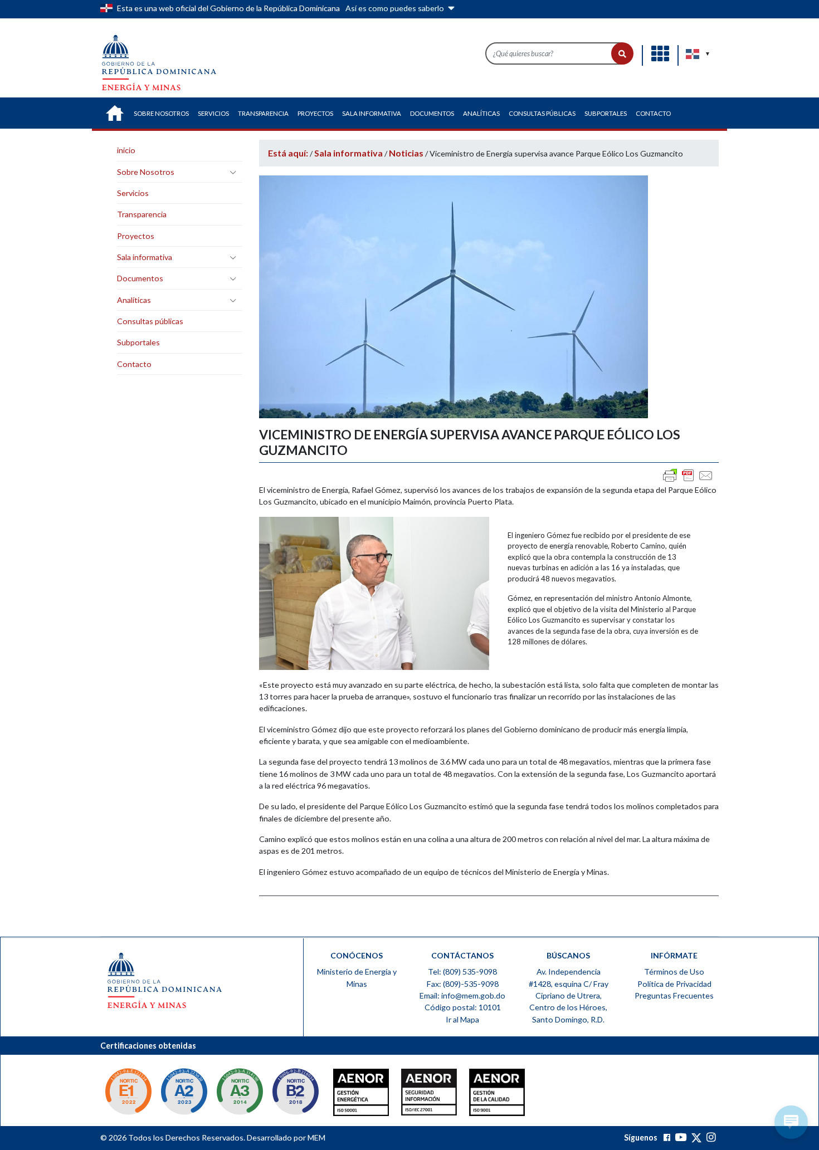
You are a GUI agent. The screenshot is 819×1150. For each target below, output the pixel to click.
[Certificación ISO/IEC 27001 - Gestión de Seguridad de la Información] (407, 1095)
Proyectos (135, 236)
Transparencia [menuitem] (263, 113)
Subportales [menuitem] (605, 113)
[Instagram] (711, 1137)
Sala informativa (144, 257)
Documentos (140, 278)
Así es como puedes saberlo (395, 8)
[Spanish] (693, 54)
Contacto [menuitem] (653, 113)
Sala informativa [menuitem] (371, 113)
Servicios (133, 193)
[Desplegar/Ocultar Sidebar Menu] (232, 172)
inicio (126, 150)
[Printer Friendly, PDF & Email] (688, 475)
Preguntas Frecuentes (674, 995)
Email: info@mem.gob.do (462, 995)
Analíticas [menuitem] (481, 113)
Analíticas (134, 300)
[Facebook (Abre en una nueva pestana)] (667, 1137)
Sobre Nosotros (145, 172)
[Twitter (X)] (697, 1137)
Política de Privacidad (674, 983)
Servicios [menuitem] (213, 113)
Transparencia (142, 214)
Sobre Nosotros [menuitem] (161, 113)
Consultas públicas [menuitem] (542, 113)
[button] (622, 53)
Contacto (134, 364)
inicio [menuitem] (114, 113)
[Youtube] (680, 1137)
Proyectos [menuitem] (315, 113)
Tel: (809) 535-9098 (462, 971)
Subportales (138, 342)
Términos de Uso (674, 971)
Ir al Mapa (462, 1019)
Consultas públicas (150, 321)
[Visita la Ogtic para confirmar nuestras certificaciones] (128, 1093)
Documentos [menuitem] (432, 113)
